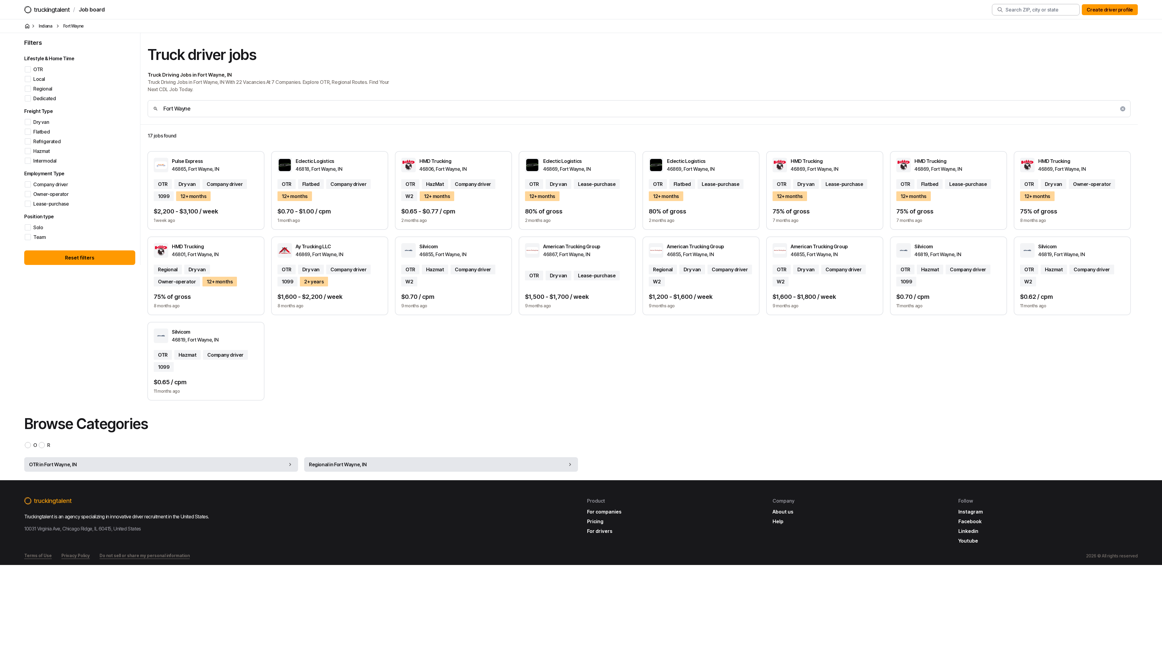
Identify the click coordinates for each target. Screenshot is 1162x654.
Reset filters (79, 258)
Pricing (595, 521)
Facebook (970, 521)
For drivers (599, 531)
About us (783, 512)
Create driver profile (1110, 10)
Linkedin (968, 531)
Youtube (968, 541)
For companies (604, 512)
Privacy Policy (75, 555)
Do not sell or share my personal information (145, 555)
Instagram (970, 512)
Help (778, 521)
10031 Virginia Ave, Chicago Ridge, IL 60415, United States (82, 529)
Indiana (45, 25)
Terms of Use (38, 555)
